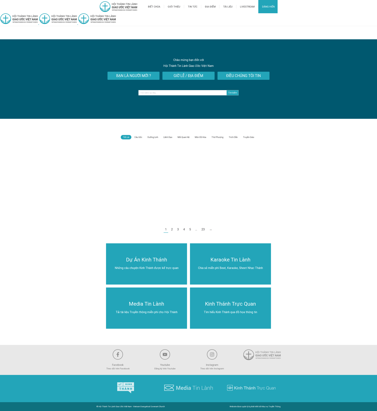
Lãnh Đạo (167, 137)
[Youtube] (165, 354)
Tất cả (126, 137)
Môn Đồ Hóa (200, 137)
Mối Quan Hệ (184, 137)
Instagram (212, 364)
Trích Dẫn (233, 137)
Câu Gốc (138, 137)
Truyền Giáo (248, 137)
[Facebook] (118, 354)
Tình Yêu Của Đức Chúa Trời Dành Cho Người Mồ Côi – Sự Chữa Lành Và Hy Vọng (244, 170)
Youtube (165, 364)
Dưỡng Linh (153, 137)
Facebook (118, 364)
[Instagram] (212, 354)
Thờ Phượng (217, 137)
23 (203, 229)
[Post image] (132, 163)
